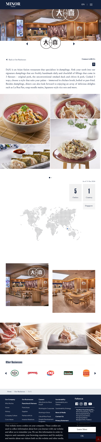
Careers (41, 399)
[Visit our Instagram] (93, 64)
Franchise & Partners (29, 403)
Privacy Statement (62, 420)
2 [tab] (51, 177)
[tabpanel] (50, 132)
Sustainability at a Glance (61, 403)
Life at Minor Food (45, 416)
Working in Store (44, 412)
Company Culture (11, 415)
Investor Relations (28, 419)
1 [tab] (49, 177)
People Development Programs (46, 420)
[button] (95, 373)
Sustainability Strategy (63, 408)
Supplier (25, 411)
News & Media (60, 412)
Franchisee (26, 407)
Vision (7, 407)
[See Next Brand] (74, 44)
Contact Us (59, 416)
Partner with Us (27, 415)
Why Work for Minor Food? (45, 403)
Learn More (82, 429)
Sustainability (60, 399)
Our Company (10, 399)
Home (9, 392)
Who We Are (9, 403)
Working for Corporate (46, 408)
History (7, 411)
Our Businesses (19, 392)
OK (82, 436)
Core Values (9, 419)
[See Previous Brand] (27, 44)
